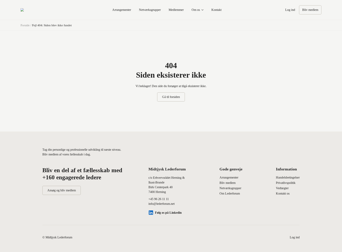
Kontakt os (283, 193)
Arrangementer (121, 9)
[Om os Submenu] (203, 9)
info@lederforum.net (161, 203)
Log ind (290, 9)
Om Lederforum (229, 193)
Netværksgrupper (150, 9)
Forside (25, 25)
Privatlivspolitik (285, 182)
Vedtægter (282, 188)
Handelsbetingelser (288, 177)
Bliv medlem (227, 182)
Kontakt (216, 9)
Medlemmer (176, 9)
